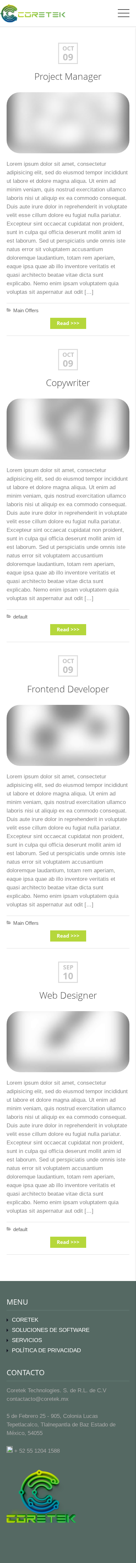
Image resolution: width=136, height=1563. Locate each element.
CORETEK (25, 1320)
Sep (68, 967)
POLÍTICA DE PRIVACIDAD (46, 1350)
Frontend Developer (68, 689)
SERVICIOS (27, 1340)
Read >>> (68, 323)
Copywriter (68, 383)
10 (68, 976)
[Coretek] (29, 13)
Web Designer (68, 995)
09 (68, 57)
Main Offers (26, 310)
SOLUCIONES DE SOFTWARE (50, 1330)
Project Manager (68, 76)
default (20, 616)
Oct (68, 48)
